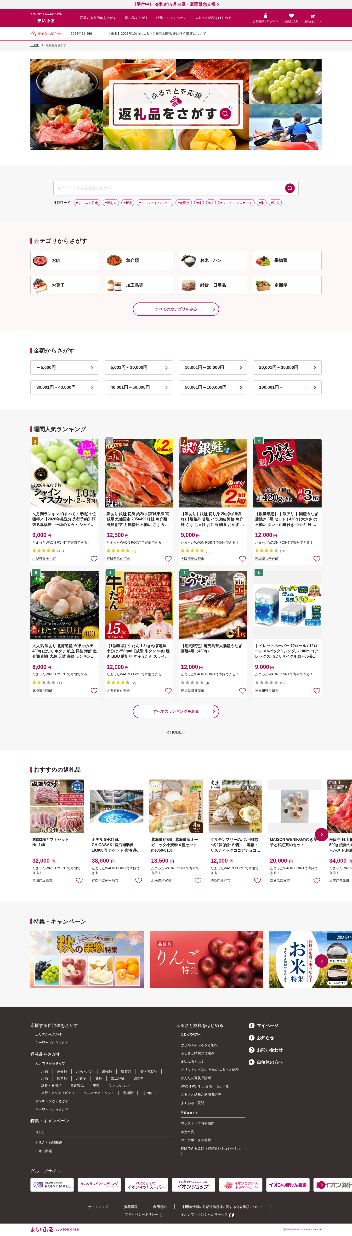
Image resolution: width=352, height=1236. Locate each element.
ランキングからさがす (52, 1101)
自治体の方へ (270, 1062)
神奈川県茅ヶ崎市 (105, 880)
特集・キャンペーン (171, 18)
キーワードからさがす (52, 1042)
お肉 (44, 1071)
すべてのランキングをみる (176, 711)
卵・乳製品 (148, 1071)
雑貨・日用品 (51, 1086)
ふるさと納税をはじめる (213, 18)
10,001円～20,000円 (204, 367)
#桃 (211, 203)
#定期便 (184, 203)
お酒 (44, 1078)
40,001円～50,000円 (130, 387)
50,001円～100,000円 (206, 387)
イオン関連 (43, 1151)
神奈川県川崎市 (266, 691)
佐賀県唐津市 (220, 880)
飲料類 (62, 1078)
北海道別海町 (42, 691)
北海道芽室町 (161, 880)
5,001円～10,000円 (129, 367)
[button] (321, 834)
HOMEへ (178, 732)
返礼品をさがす (136, 18)
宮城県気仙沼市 (118, 559)
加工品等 (118, 1078)
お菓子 (81, 1078)
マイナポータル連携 (196, 1140)
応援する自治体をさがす (98, 18)
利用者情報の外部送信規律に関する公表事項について (222, 1207)
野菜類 (126, 1071)
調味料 (139, 1078)
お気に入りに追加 (79, 880)
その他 (147, 1093)
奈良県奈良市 (280, 880)
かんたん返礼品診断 (196, 1078)
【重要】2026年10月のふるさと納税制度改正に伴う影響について (157, 33)
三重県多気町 (339, 880)
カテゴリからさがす (50, 1063)
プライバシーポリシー (141, 1214)
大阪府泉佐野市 (192, 559)
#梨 (261, 203)
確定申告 (187, 1132)
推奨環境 (130, 1207)
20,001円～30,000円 (278, 367)
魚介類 (62, 1071)
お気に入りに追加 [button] (94, 558)
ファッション (119, 1086)
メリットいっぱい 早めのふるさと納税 (210, 1069)
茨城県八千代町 (266, 559)
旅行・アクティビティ (58, 1093)
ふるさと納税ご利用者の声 (201, 1094)
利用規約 (160, 1207)
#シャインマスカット (236, 203)
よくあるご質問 (192, 1103)
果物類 (107, 1071)
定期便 (128, 1093)
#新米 (128, 203)
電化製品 (77, 1086)
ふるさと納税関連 (48, 1143)
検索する (290, 188)
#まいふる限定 (87, 203)
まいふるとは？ (192, 1061)
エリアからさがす (48, 1034)
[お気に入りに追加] (94, 558)
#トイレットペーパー (155, 203)
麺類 (98, 1078)
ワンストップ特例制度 (197, 1123)
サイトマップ (98, 1207)
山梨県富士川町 (44, 559)
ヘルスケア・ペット (99, 1093)
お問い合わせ (270, 1050)
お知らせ (265, 1037)
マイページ (267, 1025)
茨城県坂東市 (42, 880)
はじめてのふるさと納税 (199, 1045)
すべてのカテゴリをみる (176, 309)
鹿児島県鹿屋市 (192, 691)
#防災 (275, 203)
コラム (39, 1132)
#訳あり (111, 203)
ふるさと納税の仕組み (197, 1053)
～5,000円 (46, 367)
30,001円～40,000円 (56, 387)
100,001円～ (271, 387)
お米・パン (84, 1071)
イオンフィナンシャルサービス (204, 1214)
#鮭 (199, 203)
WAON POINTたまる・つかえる (205, 1086)
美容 (96, 1086)
